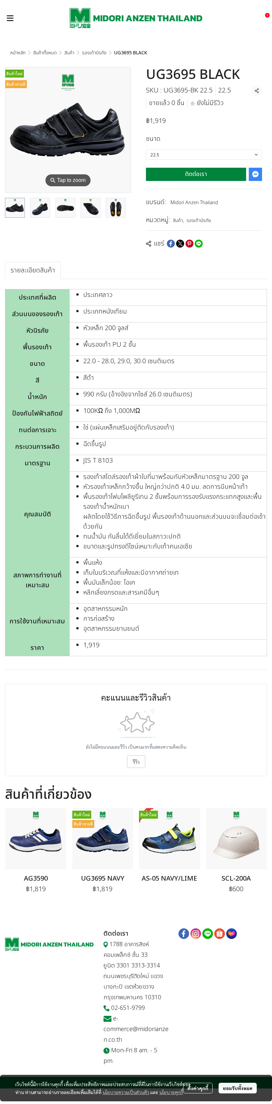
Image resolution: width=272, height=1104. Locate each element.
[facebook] (183, 933)
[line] (207, 933)
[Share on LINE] (199, 244)
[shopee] (219, 933)
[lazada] (231, 933)
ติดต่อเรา (196, 174)
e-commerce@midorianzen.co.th (136, 1029)
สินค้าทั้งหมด (45, 52)
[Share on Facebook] (171, 244)
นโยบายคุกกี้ (171, 1092)
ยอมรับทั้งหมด (237, 1088)
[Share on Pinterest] (189, 244)
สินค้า (69, 52)
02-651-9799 (128, 1008)
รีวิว (136, 762)
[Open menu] (10, 18)
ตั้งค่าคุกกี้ (197, 1088)
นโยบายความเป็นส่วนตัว (125, 1092)
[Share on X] (180, 244)
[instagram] (195, 933)
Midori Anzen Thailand (194, 202)
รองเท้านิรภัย (94, 52)
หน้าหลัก (18, 52)
